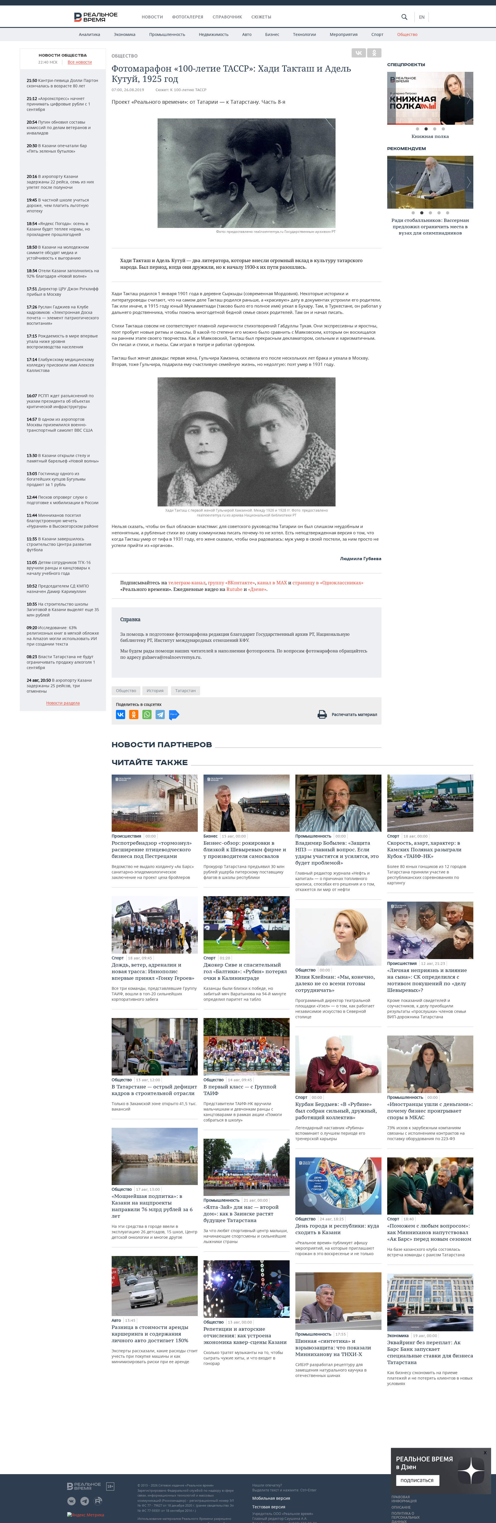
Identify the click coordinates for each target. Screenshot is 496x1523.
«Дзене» (257, 589)
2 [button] (426, 129)
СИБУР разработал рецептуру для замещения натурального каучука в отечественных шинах (333, 1358)
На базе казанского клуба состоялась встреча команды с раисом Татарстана (429, 1239)
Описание (401, 1507)
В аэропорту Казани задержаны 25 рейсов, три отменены (59, 685)
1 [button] (417, 129)
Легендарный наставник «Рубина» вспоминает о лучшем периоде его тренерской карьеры (336, 1121)
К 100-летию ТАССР (188, 89)
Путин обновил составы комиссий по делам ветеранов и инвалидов (59, 127)
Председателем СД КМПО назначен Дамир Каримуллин (58, 588)
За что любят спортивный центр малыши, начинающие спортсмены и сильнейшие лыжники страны (246, 1224)
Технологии (304, 34)
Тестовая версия (268, 1506)
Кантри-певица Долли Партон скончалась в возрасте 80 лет (62, 83)
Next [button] (469, 98)
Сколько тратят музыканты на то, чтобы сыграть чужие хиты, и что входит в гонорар (245, 1346)
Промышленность (167, 34)
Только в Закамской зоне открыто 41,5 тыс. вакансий (154, 1097)
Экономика (124, 34)
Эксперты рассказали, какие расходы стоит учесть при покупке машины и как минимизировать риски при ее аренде (155, 1344)
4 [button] (443, 129)
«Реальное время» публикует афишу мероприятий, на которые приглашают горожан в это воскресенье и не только (337, 1239)
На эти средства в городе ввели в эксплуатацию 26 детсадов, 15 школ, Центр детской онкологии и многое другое (154, 1216)
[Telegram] (160, 714)
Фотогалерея (188, 17)
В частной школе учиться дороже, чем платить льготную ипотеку (58, 205)
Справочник (227, 17)
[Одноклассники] (374, 52)
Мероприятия (344, 34)
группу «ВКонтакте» (231, 582)
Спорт (377, 34)
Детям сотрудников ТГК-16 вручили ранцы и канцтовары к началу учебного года (59, 568)
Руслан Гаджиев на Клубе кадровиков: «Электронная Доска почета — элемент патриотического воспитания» (63, 315)
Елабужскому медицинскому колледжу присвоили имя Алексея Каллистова (60, 365)
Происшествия (127, 836)
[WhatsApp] (147, 714)
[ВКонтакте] (359, 52)
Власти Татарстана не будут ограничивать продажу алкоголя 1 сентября (61, 662)
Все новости (80, 62)
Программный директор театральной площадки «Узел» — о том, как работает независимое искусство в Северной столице (335, 996)
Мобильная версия (271, 1498)
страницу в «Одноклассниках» (327, 582)
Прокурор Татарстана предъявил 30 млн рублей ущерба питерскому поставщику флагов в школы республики (245, 860)
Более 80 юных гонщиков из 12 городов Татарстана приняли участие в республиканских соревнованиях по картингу (426, 863)
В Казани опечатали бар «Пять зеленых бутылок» (57, 148)
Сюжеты (261, 17)
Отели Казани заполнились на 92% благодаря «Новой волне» (63, 273)
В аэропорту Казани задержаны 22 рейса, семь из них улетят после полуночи (60, 182)
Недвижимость (213, 34)
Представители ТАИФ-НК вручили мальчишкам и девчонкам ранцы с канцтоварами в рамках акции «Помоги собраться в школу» (243, 1103)
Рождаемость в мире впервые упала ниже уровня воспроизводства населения (62, 341)
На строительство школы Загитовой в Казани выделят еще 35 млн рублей (63, 609)
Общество (407, 34)
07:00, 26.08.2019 (128, 89)
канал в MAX (272, 582)
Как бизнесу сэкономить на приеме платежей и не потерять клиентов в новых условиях (430, 1362)
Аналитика (89, 34)
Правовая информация (404, 1499)
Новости (152, 17)
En (422, 17)
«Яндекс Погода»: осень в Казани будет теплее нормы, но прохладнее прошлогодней (58, 229)
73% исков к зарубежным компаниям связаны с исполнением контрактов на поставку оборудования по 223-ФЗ (430, 1121)
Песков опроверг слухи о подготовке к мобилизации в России (62, 499)
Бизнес (272, 34)
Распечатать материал (354, 714)
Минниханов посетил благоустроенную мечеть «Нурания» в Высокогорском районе (62, 520)
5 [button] (447, 213)
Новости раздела (63, 703)
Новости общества (63, 55)
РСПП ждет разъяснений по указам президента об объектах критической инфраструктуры (60, 401)
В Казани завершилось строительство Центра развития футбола (59, 544)
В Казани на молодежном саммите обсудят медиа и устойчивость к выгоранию (58, 252)
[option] (430, 98)
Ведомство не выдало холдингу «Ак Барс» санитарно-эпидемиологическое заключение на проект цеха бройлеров (153, 860)
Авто (246, 34)
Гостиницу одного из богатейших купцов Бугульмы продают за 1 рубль (56, 479)
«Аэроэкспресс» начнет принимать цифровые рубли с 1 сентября (58, 104)
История (155, 690)
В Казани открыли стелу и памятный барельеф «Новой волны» (63, 458)
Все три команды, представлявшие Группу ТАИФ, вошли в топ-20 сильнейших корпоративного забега (154, 981)
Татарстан (185, 690)
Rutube (234, 589)
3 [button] (434, 129)
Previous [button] (391, 98)
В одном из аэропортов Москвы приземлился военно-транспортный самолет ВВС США (60, 424)
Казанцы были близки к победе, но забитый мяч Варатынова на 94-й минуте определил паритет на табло (245, 981)
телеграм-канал (187, 582)
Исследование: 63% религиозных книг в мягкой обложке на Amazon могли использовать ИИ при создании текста (63, 636)
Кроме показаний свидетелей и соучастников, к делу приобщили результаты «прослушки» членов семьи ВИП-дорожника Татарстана (427, 993)
